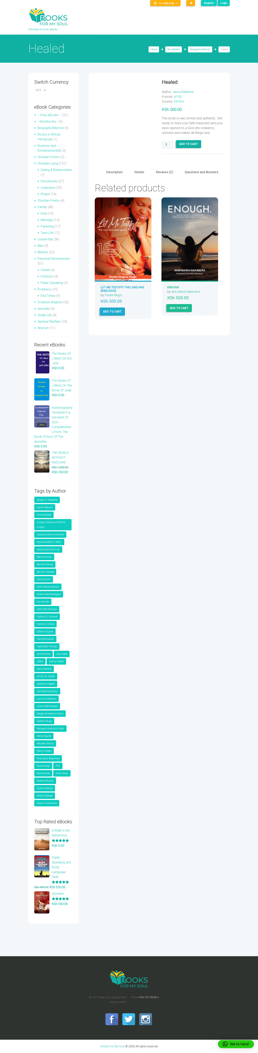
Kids (44, 213)
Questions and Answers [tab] (201, 172)
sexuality (43, 309)
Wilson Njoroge (45, 795)
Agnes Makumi (45, 507)
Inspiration (48, 188)
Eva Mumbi (43, 601)
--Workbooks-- (47, 121)
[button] (236, 1044)
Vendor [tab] (139, 172)
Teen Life (47, 233)
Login (224, 3)
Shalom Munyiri (45, 780)
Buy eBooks (173, 49)
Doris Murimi (44, 579)
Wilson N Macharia (47, 803)
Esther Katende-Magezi (49, 594)
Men (40, 246)
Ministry (42, 252)
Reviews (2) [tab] (164, 172)
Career (45, 270)
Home (154, 49)
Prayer (45, 194)
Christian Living (47, 163)
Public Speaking (52, 283)
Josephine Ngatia (46, 683)
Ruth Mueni (62, 773)
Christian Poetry (48, 200)
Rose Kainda (43, 773)
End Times (48, 296)
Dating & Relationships (56, 170)
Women (43, 328)
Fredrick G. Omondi (47, 616)
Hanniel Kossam (45, 639)
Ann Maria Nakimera (186, 292)
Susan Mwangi (45, 788)
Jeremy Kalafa (56, 661)
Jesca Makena (183, 92)
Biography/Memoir (200, 49)
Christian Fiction (48, 157)
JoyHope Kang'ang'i (47, 691)
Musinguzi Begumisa (48, 758)
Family (42, 207)
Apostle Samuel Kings (48, 549)
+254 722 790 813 (148, 997)
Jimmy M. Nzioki (46, 676)
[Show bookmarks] (191, 3)
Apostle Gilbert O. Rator (49, 542)
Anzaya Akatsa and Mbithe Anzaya (51, 525)
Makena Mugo (44, 721)
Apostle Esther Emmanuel (50, 534)
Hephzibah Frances (47, 646)
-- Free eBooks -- (49, 115)
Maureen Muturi (45, 743)
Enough (173, 287)
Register (209, 3)
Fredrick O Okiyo (45, 624)
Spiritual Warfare (49, 321)
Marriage (47, 220)
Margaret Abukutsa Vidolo (50, 728)
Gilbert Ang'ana (45, 631)
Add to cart (188, 144)
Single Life (44, 315)
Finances (47, 276)
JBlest (40, 661)
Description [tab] (114, 172)
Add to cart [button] (112, 311)
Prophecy (44, 289)
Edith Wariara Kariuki (48, 586)
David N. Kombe (45, 571)
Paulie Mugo (113, 295)
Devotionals (49, 181)
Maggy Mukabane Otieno (50, 713)
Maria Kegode (44, 736)
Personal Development (53, 259)
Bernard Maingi (45, 564)
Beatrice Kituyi (44, 557)
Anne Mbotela (44, 514)
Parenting (47, 226)
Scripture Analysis (49, 302)
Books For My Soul (112, 1046)
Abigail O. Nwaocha (47, 499)
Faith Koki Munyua (47, 609)
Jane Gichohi (43, 654)
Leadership (45, 239)
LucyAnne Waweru (46, 698)
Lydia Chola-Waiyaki (47, 706)
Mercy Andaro (44, 751)
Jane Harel (61, 654)
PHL (58, 765)
